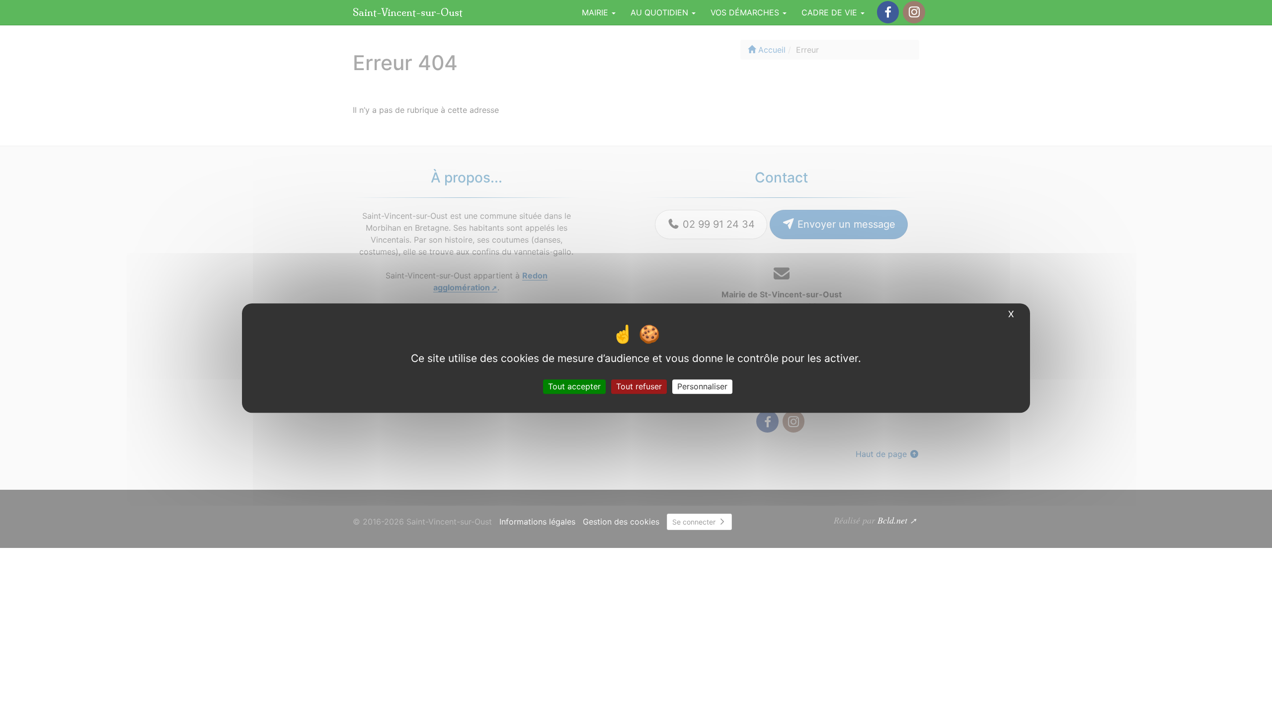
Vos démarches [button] (746, 12)
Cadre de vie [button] (830, 12)
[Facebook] (888, 12)
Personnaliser (702, 386)
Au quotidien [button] (661, 12)
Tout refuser (639, 386)
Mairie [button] (596, 12)
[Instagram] (914, 12)
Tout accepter (574, 386)
